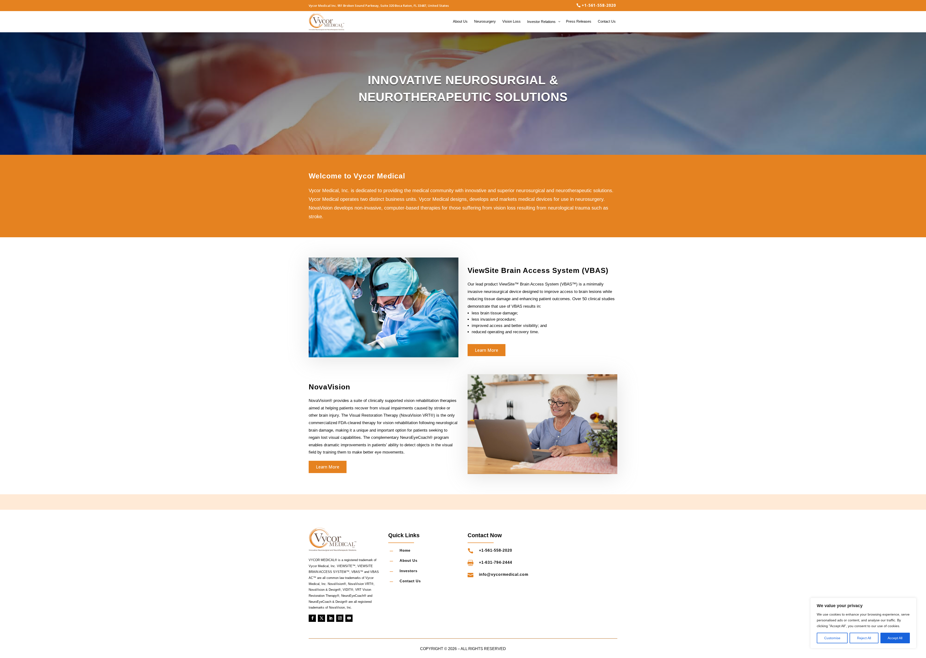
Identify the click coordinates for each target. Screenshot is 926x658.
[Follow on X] (321, 618)
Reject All (864, 638)
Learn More (486, 350)
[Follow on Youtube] (349, 618)
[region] (863, 623)
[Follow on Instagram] (339, 618)
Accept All (895, 638)
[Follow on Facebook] (312, 618)
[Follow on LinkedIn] (330, 618)
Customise (832, 638)
